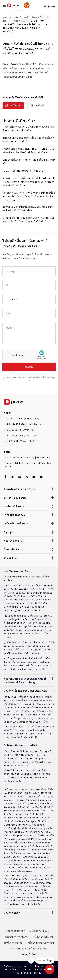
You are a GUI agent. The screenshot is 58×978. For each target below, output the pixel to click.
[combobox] (9, 299)
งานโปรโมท (29, 17)
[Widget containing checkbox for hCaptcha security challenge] (24, 354)
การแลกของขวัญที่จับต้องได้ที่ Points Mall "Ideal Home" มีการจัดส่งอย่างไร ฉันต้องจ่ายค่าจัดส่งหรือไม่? (28, 181)
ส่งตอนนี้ (29, 366)
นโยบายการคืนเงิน (43, 936)
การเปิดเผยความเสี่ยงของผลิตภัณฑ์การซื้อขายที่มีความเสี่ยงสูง (31, 377)
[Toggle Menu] (4, 6)
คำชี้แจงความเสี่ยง (13, 942)
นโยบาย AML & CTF (41, 930)
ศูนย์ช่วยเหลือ (10, 17)
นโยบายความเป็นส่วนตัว (41, 942)
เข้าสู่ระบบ (49, 6)
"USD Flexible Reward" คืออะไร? (23, 170)
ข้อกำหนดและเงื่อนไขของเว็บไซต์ (29, 948)
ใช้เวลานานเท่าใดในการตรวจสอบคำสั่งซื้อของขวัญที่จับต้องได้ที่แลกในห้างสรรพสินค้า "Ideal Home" (29, 196)
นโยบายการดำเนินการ (17, 936)
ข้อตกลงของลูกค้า (15, 930)
